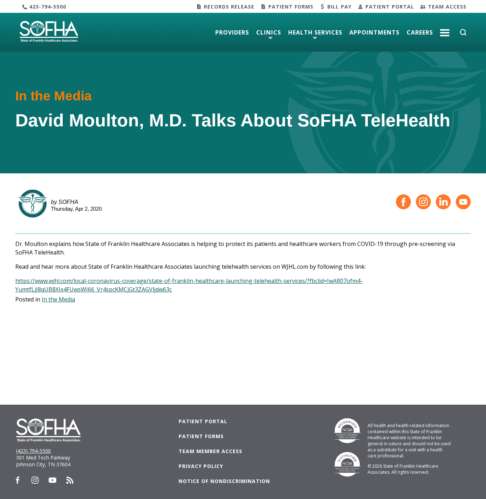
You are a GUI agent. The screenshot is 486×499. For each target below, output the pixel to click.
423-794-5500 (47, 6)
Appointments (374, 32)
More (444, 30)
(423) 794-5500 (33, 450)
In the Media (58, 299)
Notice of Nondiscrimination (224, 481)
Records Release (229, 6)
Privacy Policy (201, 466)
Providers (232, 32)
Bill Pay (339, 6)
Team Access (447, 6)
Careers (420, 32)
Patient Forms (290, 6)
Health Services (315, 32)
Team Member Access (210, 451)
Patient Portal (389, 6)
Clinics (268, 32)
